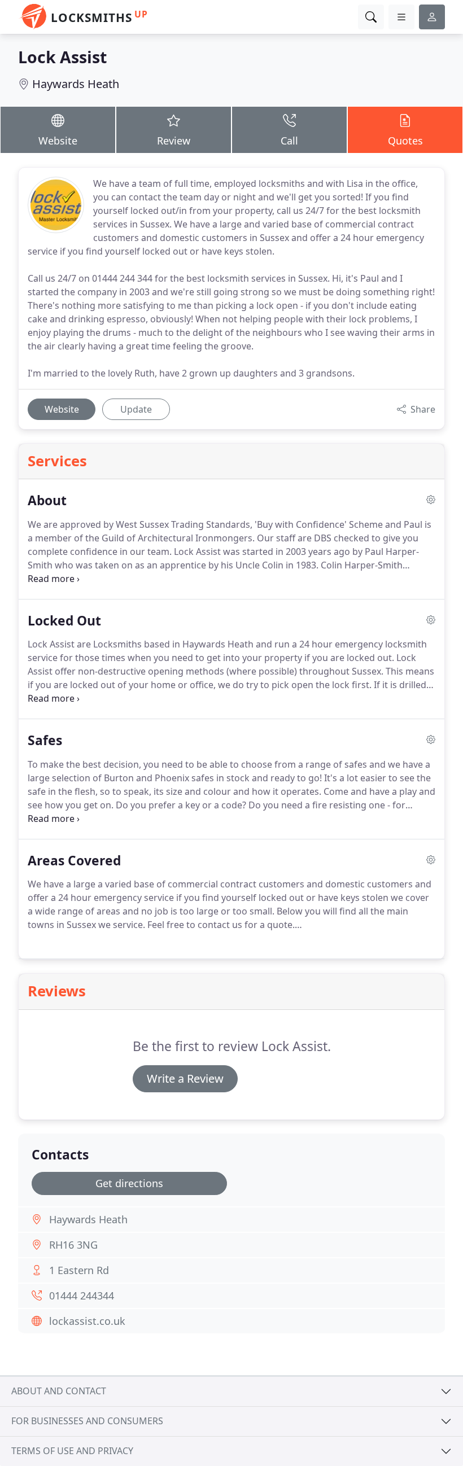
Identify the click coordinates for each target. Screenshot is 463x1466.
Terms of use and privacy (72, 1451)
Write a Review (185, 1078)
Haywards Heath (75, 83)
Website (57, 140)
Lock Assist (62, 57)
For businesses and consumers (87, 1421)
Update (136, 409)
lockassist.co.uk (87, 1321)
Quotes (405, 140)
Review (173, 140)
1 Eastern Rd (79, 1270)
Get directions (129, 1183)
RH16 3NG (73, 1244)
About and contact (58, 1391)
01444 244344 (81, 1295)
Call (289, 140)
